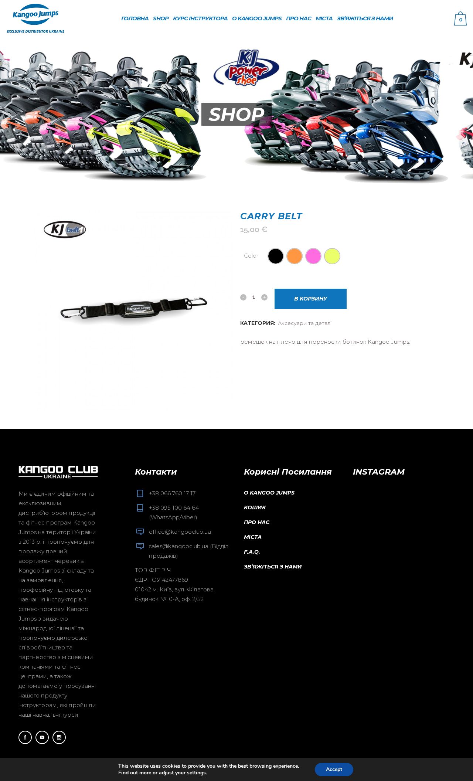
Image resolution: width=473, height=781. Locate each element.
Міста (253, 537)
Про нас (256, 522)
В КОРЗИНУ (310, 298)
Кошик (255, 507)
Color (251, 255)
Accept (334, 769)
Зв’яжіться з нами (273, 566)
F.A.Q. (252, 552)
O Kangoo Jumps (269, 492)
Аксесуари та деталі (304, 323)
